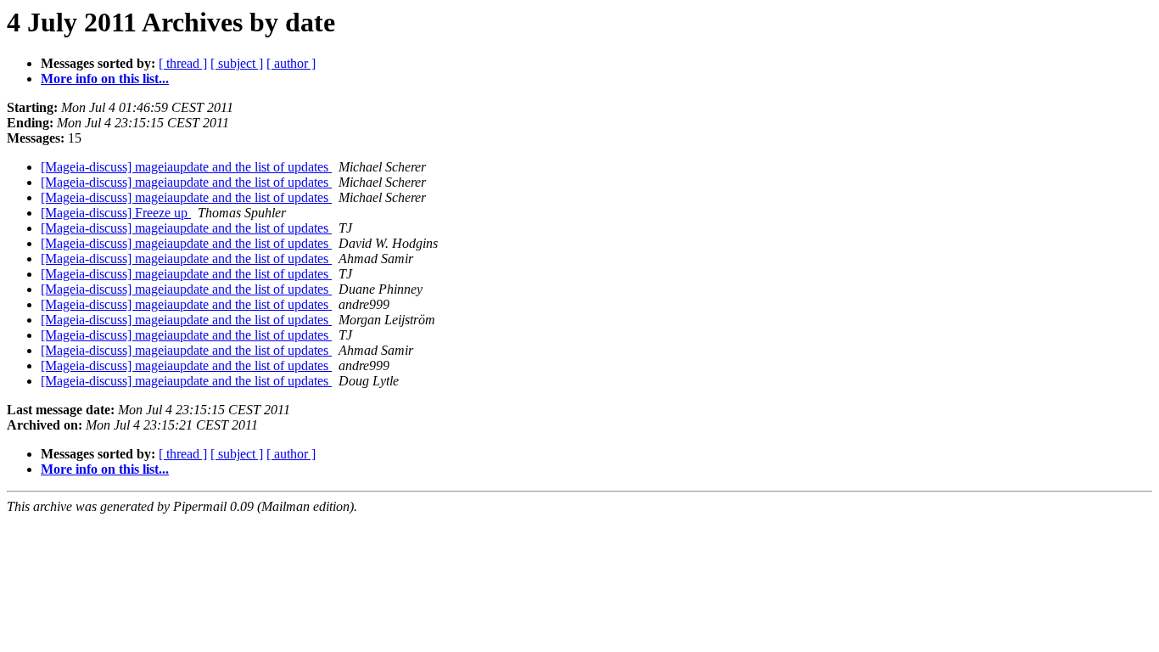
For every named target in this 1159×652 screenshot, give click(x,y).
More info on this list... (105, 78)
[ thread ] (183, 63)
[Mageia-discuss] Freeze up (116, 212)
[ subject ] (236, 63)
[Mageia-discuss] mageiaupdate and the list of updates (186, 167)
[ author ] (291, 63)
